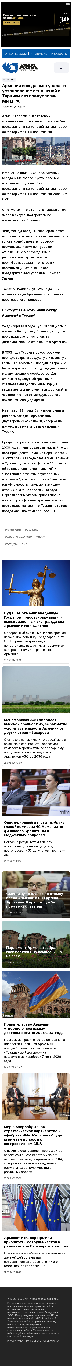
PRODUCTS (59, 53)
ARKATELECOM (16, 53)
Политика (9, 79)
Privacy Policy (15, 1340)
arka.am (50, 1318)
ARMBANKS (38, 53)
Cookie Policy (51, 1340)
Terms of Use (33, 1340)
